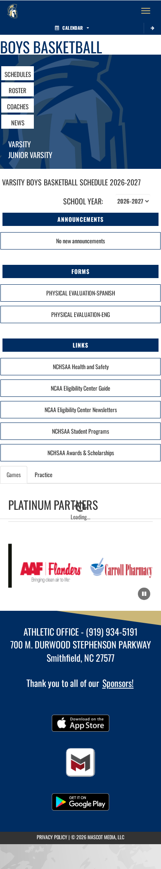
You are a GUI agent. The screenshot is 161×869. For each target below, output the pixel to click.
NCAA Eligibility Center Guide (80, 388)
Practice (43, 474)
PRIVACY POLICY (52, 836)
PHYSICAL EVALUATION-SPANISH (80, 292)
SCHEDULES (18, 74)
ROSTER (17, 90)
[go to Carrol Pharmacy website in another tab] (121, 566)
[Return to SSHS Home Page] (12, 10)
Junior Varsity (30, 154)
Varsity (19, 144)
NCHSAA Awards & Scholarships (80, 452)
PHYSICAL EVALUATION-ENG (80, 314)
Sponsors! (118, 682)
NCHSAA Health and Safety (81, 366)
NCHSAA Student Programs (80, 431)
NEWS (17, 122)
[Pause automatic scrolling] (144, 594)
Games (14, 474)
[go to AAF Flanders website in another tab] (49, 566)
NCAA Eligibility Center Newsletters (81, 409)
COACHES (17, 106)
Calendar (72, 27)
